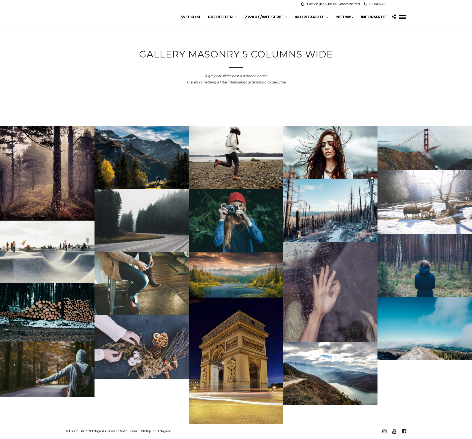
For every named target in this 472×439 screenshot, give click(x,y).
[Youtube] (397, 4)
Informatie (374, 17)
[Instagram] (404, 4)
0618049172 (377, 4)
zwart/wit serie (264, 17)
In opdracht (309, 17)
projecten (220, 17)
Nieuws (344, 17)
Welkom (190, 17)
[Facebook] (391, 4)
